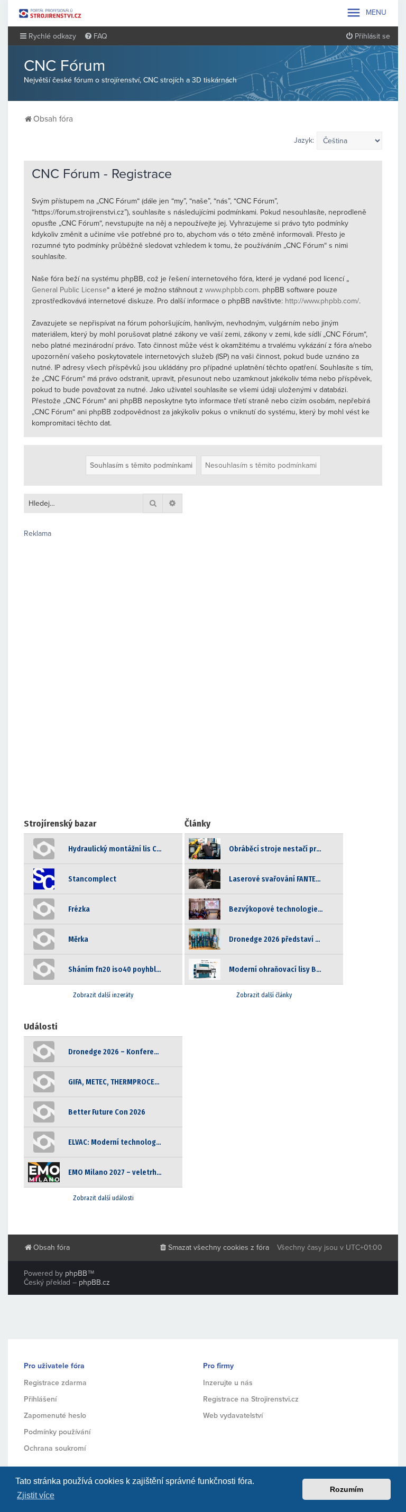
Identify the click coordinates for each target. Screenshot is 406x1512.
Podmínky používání (57, 1431)
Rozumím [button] (346, 1489)
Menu (366, 12)
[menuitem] (95, 36)
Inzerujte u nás (228, 1382)
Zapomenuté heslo (55, 1415)
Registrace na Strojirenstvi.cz (251, 1399)
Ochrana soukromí (55, 1448)
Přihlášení (40, 1399)
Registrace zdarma (55, 1382)
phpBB (76, 1273)
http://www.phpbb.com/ (322, 300)
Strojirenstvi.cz (50, 13)
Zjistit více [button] (35, 1495)
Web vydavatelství (233, 1415)
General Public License (69, 289)
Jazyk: (304, 140)
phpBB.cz (94, 1282)
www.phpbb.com (232, 289)
